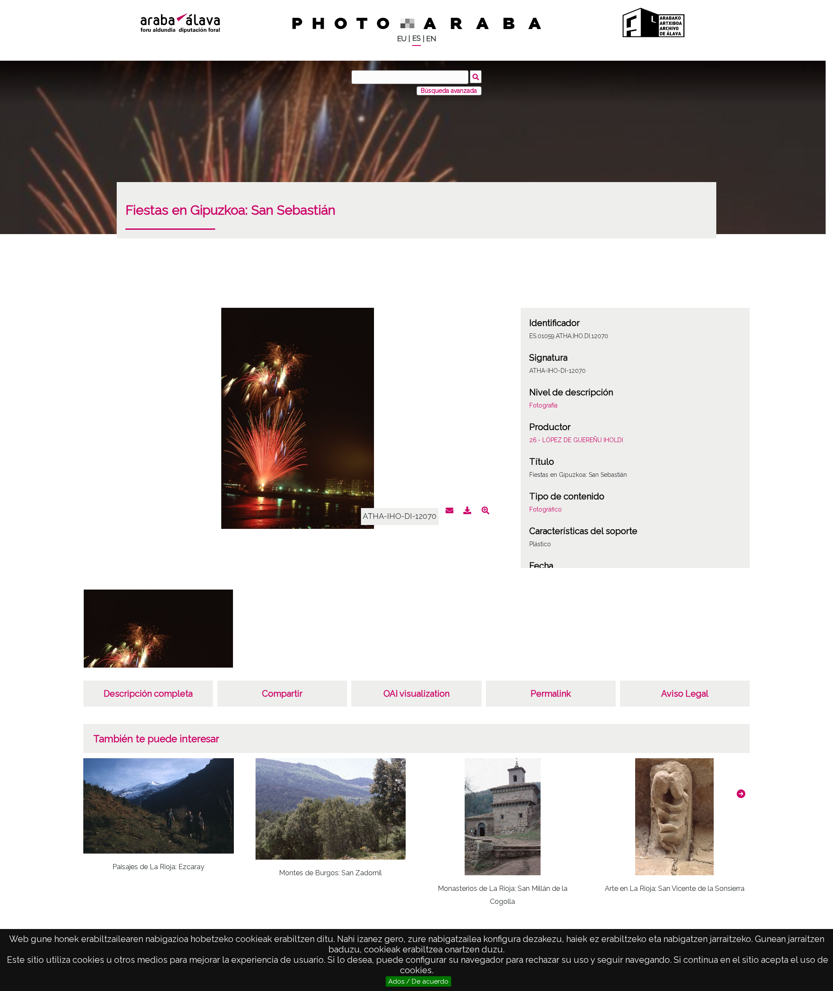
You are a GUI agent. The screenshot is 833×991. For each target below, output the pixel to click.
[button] (741, 793)
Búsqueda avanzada (449, 90)
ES (416, 38)
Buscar (476, 76)
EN (431, 39)
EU (402, 39)
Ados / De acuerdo (418, 981)
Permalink (551, 693)
